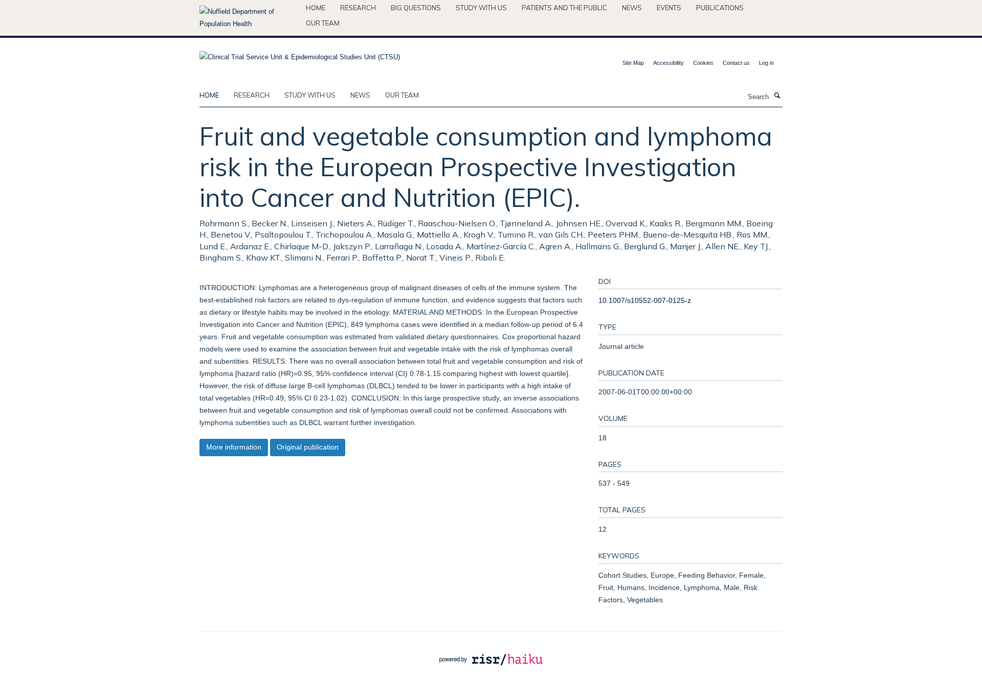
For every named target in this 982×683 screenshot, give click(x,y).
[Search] (777, 96)
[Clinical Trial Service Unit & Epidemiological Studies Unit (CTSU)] (299, 54)
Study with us (481, 8)
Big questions (416, 8)
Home (315, 8)
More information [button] (233, 447)
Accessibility (668, 63)
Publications (720, 8)
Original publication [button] (308, 447)
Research (358, 8)
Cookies (703, 63)
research (252, 95)
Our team (323, 23)
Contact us (736, 63)
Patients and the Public (564, 8)
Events (669, 8)
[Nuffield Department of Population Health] (248, 18)
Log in (766, 63)
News (632, 8)
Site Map (633, 63)
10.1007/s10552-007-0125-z (644, 300)
